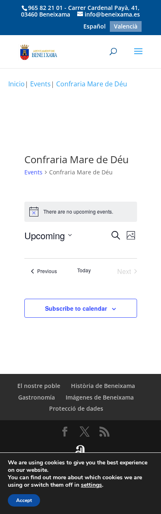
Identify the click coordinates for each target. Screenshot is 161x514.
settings (91, 485)
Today (84, 270)
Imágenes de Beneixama (100, 397)
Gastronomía (36, 397)
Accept (24, 500)
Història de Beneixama (103, 386)
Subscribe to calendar (76, 308)
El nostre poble (38, 386)
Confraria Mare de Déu (91, 83)
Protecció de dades (76, 408)
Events (33, 172)
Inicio (16, 83)
